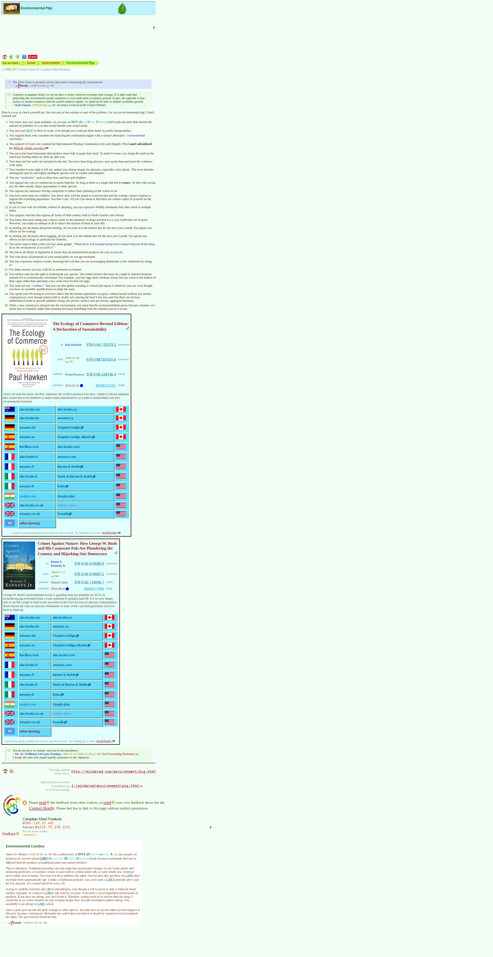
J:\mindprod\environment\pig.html (105, 786)
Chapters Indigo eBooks (74, 437)
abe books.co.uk (31, 505)
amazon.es (27, 437)
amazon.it (26, 486)
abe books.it (28, 476)
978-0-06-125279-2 (101, 344)
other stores (28, 523)
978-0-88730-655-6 (101, 359)
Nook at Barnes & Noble (74, 476)
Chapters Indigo (68, 427)
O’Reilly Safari (66, 505)
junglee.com (27, 496)
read (42, 802)
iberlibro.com (29, 447)
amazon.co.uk (29, 514)
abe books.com (68, 447)
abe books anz (29, 409)
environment (51, 63)
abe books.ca (67, 409)
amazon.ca (65, 418)
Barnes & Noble (68, 466)
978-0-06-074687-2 (89, 574)
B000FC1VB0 (94, 588)
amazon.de (27, 427)
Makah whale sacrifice (29, 148)
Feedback (9, 833)
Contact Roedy (41, 808)
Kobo (61, 486)
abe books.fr (28, 457)
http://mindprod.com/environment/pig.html (113, 771)
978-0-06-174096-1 (89, 582)
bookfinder (109, 533)
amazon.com (66, 457)
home (31, 63)
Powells (62, 514)
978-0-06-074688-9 (89, 563)
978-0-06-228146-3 (101, 374)
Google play (66, 496)
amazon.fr (26, 466)
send (107, 802)
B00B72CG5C (106, 385)
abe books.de (29, 418)
